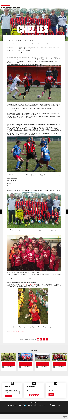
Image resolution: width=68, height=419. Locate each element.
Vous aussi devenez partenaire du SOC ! (41, 409)
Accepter (64, 415)
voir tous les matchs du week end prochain (16, 331)
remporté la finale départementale (28, 284)
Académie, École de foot (5, 5)
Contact (51, 394)
